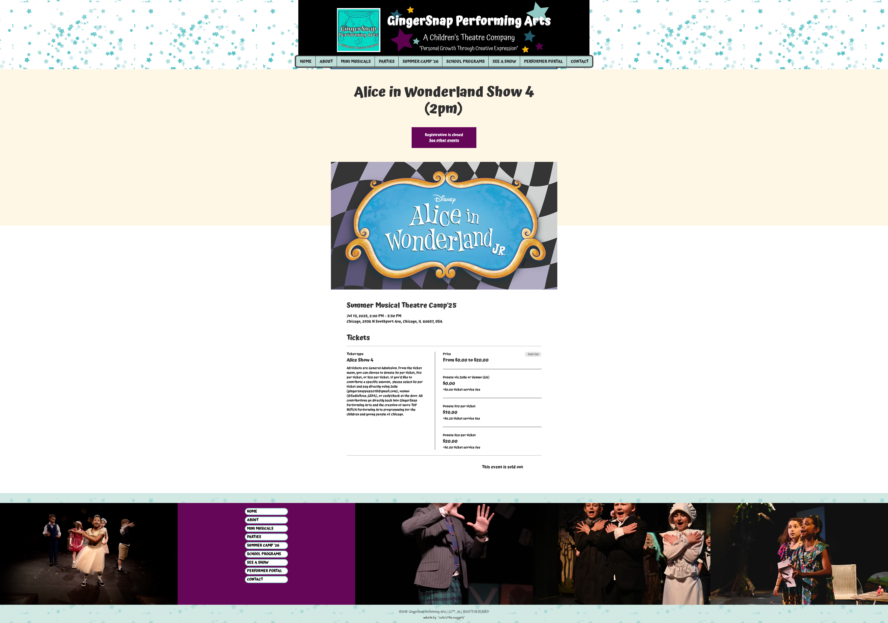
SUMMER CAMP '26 (263, 545)
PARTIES (254, 537)
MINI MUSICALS (260, 528)
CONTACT (255, 579)
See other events (444, 140)
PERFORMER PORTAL (264, 571)
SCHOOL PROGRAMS (264, 554)
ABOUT (253, 520)
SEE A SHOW (257, 562)
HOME (252, 511)
